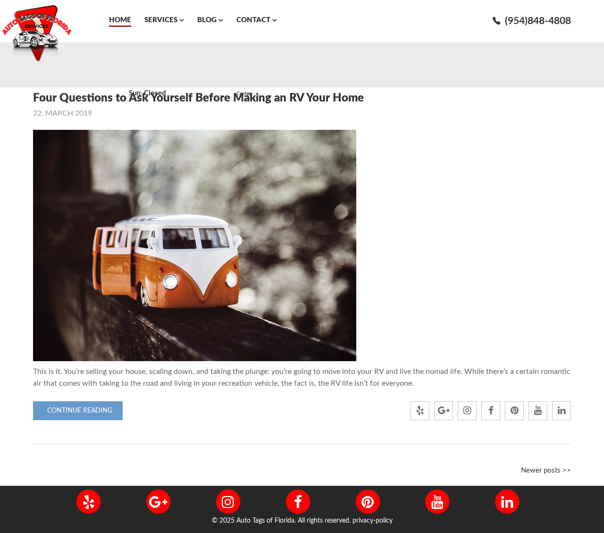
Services (160, 20)
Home (120, 20)
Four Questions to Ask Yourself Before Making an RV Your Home (198, 98)
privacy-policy (372, 520)
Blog (207, 20)
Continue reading (79, 410)
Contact (253, 20)
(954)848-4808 (538, 21)
